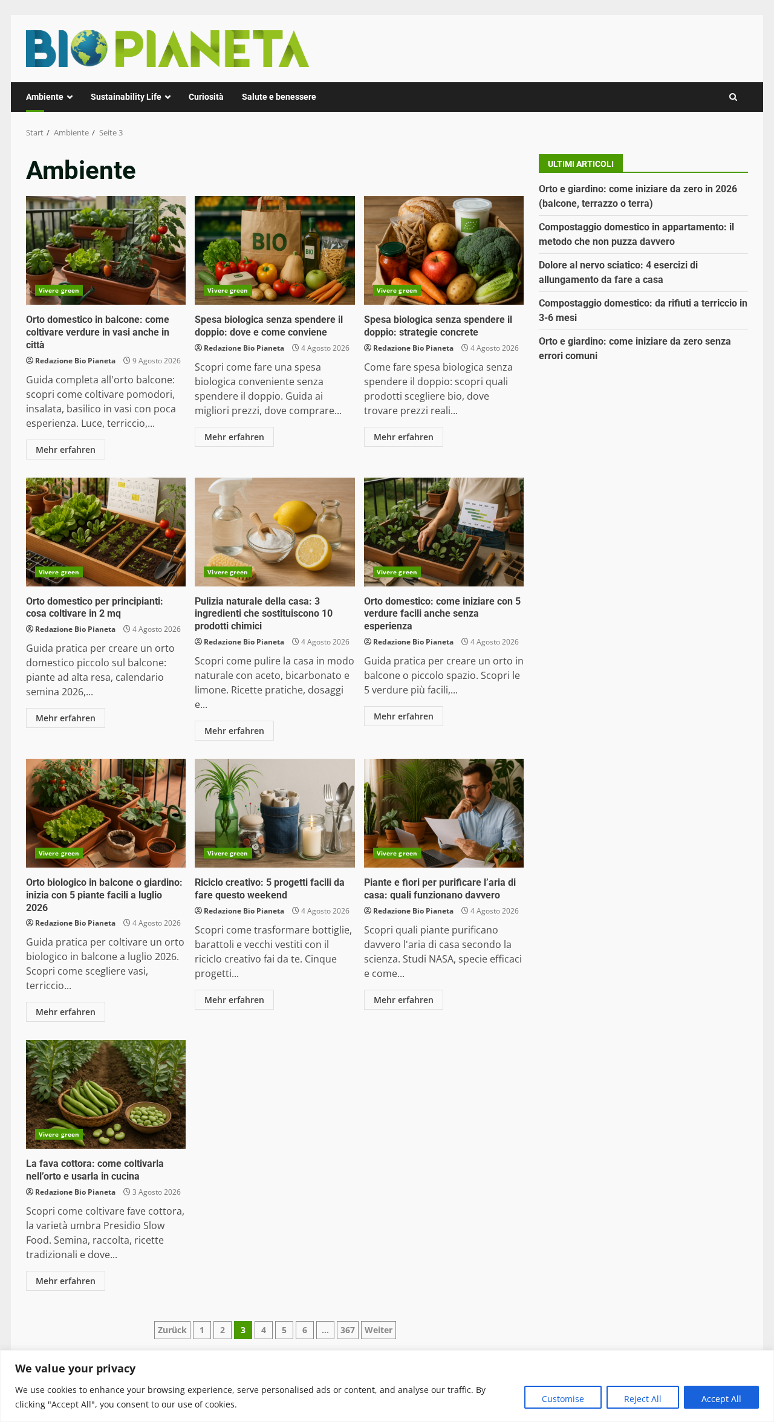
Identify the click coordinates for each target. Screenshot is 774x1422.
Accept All (721, 1398)
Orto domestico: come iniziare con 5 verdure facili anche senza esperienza (444, 532)
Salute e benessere (279, 97)
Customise (563, 1398)
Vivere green (59, 290)
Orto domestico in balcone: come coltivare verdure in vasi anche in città (106, 250)
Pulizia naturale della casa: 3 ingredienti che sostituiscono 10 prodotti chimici (274, 532)
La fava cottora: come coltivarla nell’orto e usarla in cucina (106, 1094)
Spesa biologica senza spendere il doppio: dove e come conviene (274, 250)
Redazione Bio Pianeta (75, 361)
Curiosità (206, 97)
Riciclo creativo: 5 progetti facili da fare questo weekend (274, 813)
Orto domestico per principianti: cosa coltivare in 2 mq (106, 532)
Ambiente (44, 97)
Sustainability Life (126, 97)
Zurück (172, 1330)
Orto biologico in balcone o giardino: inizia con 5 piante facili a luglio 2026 (106, 813)
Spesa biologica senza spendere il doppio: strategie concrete (444, 250)
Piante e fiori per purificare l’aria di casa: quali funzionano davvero (444, 813)
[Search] (733, 97)
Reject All (643, 1398)
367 (347, 1330)
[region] (387, 1386)
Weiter (378, 1330)
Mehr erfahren (66, 449)
